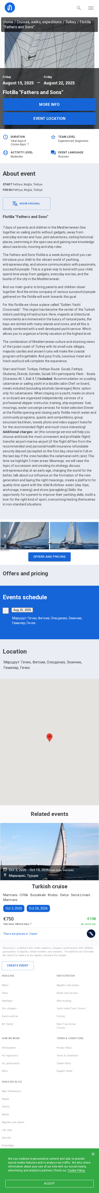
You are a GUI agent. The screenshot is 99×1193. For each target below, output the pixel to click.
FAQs (5, 1071)
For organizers (10, 1055)
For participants (11, 1063)
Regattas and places (68, 985)
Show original (30, 203)
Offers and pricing (49, 556)
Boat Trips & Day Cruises (66, 1026)
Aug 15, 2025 (22, 610)
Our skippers (9, 1008)
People (5, 1099)
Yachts (6, 1106)
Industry (6, 1137)
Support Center (65, 1071)
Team (5, 993)
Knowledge (8, 1145)
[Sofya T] (91, 933)
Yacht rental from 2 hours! (71, 1008)
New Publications (11, 1091)
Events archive (10, 1016)
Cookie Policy (76, 1170)
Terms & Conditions (67, 1055)
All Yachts (7, 1024)
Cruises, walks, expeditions (39, 22)
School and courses (67, 993)
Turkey (70, 22)
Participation (9, 1047)
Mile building (64, 1000)
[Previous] (4, 536)
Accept (49, 1183)
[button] (49, 558)
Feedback (7, 1000)
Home (8, 22)
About (5, 985)
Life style (7, 1130)
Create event (18, 965)
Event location (49, 118)
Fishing (61, 1016)
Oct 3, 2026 (14, 908)
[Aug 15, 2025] (6, 611)
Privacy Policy (64, 1047)
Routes (5, 1114)
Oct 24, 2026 (38, 908)
